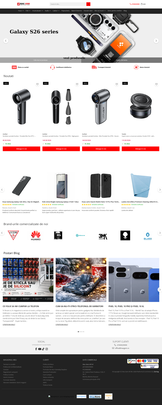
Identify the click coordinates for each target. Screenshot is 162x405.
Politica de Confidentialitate (12, 367)
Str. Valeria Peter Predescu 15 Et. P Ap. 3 (94, 373)
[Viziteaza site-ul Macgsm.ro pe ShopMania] (95, 396)
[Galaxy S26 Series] (81, 38)
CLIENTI (46, 360)
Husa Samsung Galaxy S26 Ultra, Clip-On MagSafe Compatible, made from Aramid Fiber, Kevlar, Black (40, 202)
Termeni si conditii (9, 364)
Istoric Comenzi (8, 377)
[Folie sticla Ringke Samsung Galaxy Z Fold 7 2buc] (61, 186)
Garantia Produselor (49, 372)
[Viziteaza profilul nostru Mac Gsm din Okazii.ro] (108, 396)
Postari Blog (12, 253)
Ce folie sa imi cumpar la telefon (21, 306)
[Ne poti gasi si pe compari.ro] (81, 396)
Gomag (156, 372)
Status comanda (48, 377)
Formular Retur (48, 367)
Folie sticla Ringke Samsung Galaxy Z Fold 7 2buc (60, 202)
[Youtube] (39, 349)
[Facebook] (36, 349)
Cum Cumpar (47, 375)
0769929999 (122, 345)
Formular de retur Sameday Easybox (55, 369)
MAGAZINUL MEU (10, 360)
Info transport (47, 380)
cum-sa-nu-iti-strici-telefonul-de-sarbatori (79, 306)
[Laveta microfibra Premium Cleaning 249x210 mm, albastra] (140, 186)
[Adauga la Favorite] (37, 84)
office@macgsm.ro (122, 348)
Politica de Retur (48, 364)
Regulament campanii (10, 372)
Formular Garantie (9, 380)
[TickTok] (43, 349)
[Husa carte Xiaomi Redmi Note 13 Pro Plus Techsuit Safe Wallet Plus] (101, 186)
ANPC (45, 383)
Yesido (124, 134)
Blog (125, 11)
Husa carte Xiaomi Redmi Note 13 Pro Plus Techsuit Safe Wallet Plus (107, 202)
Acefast (5, 134)
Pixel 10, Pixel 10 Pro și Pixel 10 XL (126, 306)
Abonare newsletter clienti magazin (14, 383)
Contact (5, 369)
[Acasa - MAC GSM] (28, 4)
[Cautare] (88, 4)
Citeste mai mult (9, 325)
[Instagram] (46, 349)
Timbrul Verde (47, 385)
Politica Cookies (8, 375)
